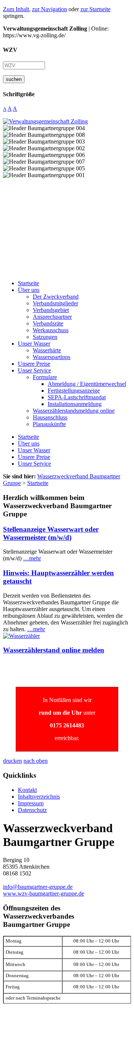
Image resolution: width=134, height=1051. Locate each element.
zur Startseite (95, 9)
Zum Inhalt (16, 9)
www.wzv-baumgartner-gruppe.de (43, 893)
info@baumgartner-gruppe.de (38, 887)
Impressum (31, 803)
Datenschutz (32, 810)
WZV (10, 50)
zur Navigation (49, 9)
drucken (12, 761)
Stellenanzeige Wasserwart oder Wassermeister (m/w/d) (51, 533)
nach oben (35, 761)
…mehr (32, 558)
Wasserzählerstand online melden (53, 650)
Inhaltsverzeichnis (39, 796)
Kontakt (27, 790)
